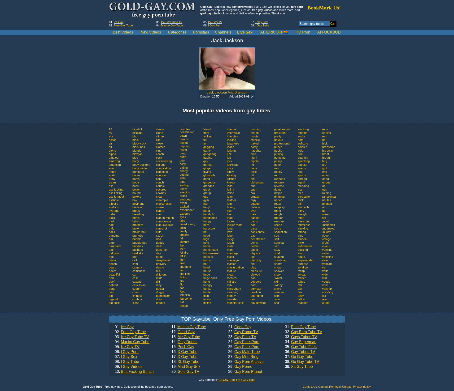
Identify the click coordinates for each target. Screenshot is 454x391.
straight (302, 214)
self (276, 239)
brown (136, 228)
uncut (325, 221)
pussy (278, 161)
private (278, 140)
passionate (258, 232)
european (186, 199)
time (324, 171)
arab (112, 175)
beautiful (114, 274)
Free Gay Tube (123, 25)
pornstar (256, 288)
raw (276, 168)
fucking (208, 136)
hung (206, 281)
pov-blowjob (258, 303)
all (110, 147)
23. (242, 337)
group (207, 193)
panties (255, 218)
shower (279, 271)
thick (324, 143)
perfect (255, 246)
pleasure (256, 271)
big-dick (137, 129)
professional (282, 143)
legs (229, 203)
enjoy (183, 188)
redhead (279, 179)
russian (279, 221)
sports (302, 175)
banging (114, 235)
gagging (208, 147)
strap (301, 218)
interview (233, 136)
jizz (229, 154)
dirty (159, 285)
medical (232, 278)
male (230, 246)
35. (301, 347)
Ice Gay (118, 22)
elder (183, 178)
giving (207, 171)
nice (253, 154)
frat (182, 302)
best (111, 292)
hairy (206, 207)
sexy (277, 249)
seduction (280, 232)
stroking (303, 228)
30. (245, 372)
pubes (278, 147)
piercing (256, 260)
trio (324, 207)
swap (301, 271)
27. (243, 357)
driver (183, 150)
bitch (135, 136)
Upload (347, 386)
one (253, 186)
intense (231, 129)
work (325, 285)
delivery (161, 264)
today (325, 175)
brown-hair (139, 232)
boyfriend (138, 203)
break (136, 210)
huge (206, 274)
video (325, 235)
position (256, 292)
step (300, 193)
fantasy (184, 235)
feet (182, 249)
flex (182, 281)
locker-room (234, 225)
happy (207, 221)
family (183, 231)
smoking (303, 129)
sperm (302, 168)
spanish (303, 157)
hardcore (209, 228)
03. (132, 337)
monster (232, 299)
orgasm (255, 196)
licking (231, 207)
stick (301, 200)
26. (244, 352)
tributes (326, 200)
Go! (333, 24)
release (279, 182)
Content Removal (329, 386)
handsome (210, 218)
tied (324, 164)
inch (206, 295)
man (230, 249)
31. (300, 327)
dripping (185, 146)
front (206, 133)
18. (185, 362)
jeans (230, 147)
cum (159, 214)
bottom (136, 189)
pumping (280, 157)
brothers (137, 225)
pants (254, 221)
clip (158, 140)
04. (132, 342)
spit (300, 171)
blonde (136, 150)
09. (128, 367)
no (252, 164)
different (161, 274)
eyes (183, 217)
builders (137, 249)
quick (277, 164)
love (229, 232)
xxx (324, 295)
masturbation (235, 267)
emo (182, 181)
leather (231, 200)
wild (324, 278)
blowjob (137, 154)
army (112, 179)
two (324, 218)
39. (299, 367)
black (135, 140)
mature (231, 271)
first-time (185, 273)
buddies (137, 246)
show (277, 267)
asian (112, 182)
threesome (328, 147)
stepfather (304, 196)
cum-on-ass (163, 221)
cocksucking (164, 161)
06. (127, 352)
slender (279, 292)
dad (158, 239)
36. (300, 352)
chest (135, 292)
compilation (163, 168)
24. (243, 342)
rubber (278, 218)
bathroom (115, 253)
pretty (277, 136)
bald (111, 228)
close (159, 143)
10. (134, 372)
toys (324, 189)
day (158, 253)
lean (230, 196)
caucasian (139, 285)
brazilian (138, 207)
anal (111, 168)
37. (299, 357)
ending (184, 185)
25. (243, 347)
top (324, 186)
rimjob (278, 193)
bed (111, 278)
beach (113, 264)
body (135, 161)
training (326, 193)
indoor (207, 299)
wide (325, 274)
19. (185, 367)
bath (111, 249)
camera (137, 267)
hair (205, 203)
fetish (183, 256)
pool (253, 278)
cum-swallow (164, 225)
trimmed (327, 203)
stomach (303, 207)
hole (206, 242)
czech (160, 235)
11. (188, 327)
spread (302, 179)
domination (163, 295)
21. (239, 327)
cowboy (161, 193)
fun (205, 143)
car (134, 274)
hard (206, 225)
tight (324, 168)
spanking (304, 161)
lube (230, 235)
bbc (111, 256)
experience (187, 210)
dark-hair (162, 249)
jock (229, 161)
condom (161, 175)
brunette (137, 235)
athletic (113, 203)
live (229, 214)
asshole (114, 200)
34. (300, 342)
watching (327, 256)
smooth (302, 133)
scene (278, 225)
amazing (114, 161)
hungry (207, 285)
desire (160, 267)
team (325, 129)
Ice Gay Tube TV (171, 22)
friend (207, 129)
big (111, 295)
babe (112, 214)
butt (134, 256)
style (301, 242)
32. (303, 332)
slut (276, 303)
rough (278, 214)
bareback (115, 246)
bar (111, 239)
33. (301, 337)
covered (161, 189)
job (229, 157)
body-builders (141, 164)
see (276, 235)
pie (253, 256)
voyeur (326, 246)
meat (230, 274)
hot (205, 264)
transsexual (329, 196)
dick (158, 271)
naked (255, 143)
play (253, 267)
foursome (186, 298)
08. (127, 362)
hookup (208, 256)
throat (325, 154)
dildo (159, 278)
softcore (303, 143)
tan (300, 292)
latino (230, 193)
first (182, 270)
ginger (207, 168)
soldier (302, 147)
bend (112, 288)
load (230, 218)
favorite (184, 242)
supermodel (305, 260)
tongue (326, 182)
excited (184, 206)
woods (326, 281)
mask (230, 256)
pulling (278, 154)
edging (184, 174)
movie (254, 136)
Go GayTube (226, 380)
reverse (279, 186)
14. (184, 342)
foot (182, 291)
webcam (327, 264)
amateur (114, 157)
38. (302, 362)
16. (184, 352)
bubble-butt (139, 242)
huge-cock (210, 278)
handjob (208, 214)
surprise (303, 264)
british (136, 221)
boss (135, 186)
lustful (231, 242)
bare (112, 242)
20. (185, 372)
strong (302, 232)
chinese (137, 295)
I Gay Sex (261, 22)
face (182, 220)
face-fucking (187, 224)
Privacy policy (362, 386)
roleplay (279, 207)
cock (159, 157)
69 (110, 133)
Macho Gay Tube (172, 25)
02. (130, 332)
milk (229, 285)
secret (278, 228)
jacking (231, 140)
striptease (304, 225)
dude (183, 157)
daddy (160, 242)
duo (182, 160)
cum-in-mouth (165, 218)
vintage (326, 239)
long (230, 228)
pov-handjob (282, 129)
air (110, 143)
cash (135, 278)
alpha (112, 154)
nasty (254, 147)
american (115, 164)
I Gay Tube (262, 25)
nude (254, 168)
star (300, 189)
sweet (302, 278)
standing (303, 186)
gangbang (210, 154)
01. (124, 327)
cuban (160, 210)
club (159, 150)
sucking (303, 249)
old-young (257, 182)
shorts (278, 264)
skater (278, 278)
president (280, 133)
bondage (138, 171)
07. (126, 357)
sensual (279, 242)
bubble (136, 239)
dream (184, 139)
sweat (302, 274)
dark (159, 246)
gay (205, 161)
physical (256, 253)
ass (111, 186)
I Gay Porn (215, 25)
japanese (233, 143)
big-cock (114, 303)
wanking (327, 249)
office (254, 171)
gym (206, 200)
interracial (233, 133)
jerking (231, 150)
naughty (256, 150)
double (160, 303)
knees (231, 182)
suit (300, 253)
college (161, 164)
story (301, 210)
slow (277, 299)
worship (327, 288)
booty (136, 182)
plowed (255, 274)
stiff (300, 203)
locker (231, 221)
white (325, 271)
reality (278, 171)
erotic (183, 196)
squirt (301, 182)
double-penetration (187, 131)
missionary (234, 288)
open (254, 189)
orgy (253, 200)
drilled (184, 142)
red (276, 175)
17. (184, 357)
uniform (326, 232)
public (278, 150)
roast (277, 203)
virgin (325, 242)
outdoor (256, 203)
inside (207, 303)
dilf (158, 281)
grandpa (208, 186)
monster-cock (235, 303)
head (206, 235)
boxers (136, 196)
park (253, 225)
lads (229, 186)
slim (276, 295)
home (207, 246)
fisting (183, 277)
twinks (326, 214)
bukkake (137, 253)
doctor (160, 288)
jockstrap (233, 164)
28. (246, 362)
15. (182, 347)
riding (278, 189)
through (327, 157)
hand (206, 210)
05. (127, 347)
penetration (258, 239)
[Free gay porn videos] (153, 10)
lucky (230, 239)
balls (112, 232)
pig (253, 264)
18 (110, 129)
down (183, 135)
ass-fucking (116, 189)
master (231, 264)
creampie (162, 200)
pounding (257, 295)
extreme (185, 213)
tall (300, 288)
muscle (255, 140)
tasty (301, 295)
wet (324, 267)
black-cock (139, 143)
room (277, 210)
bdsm (112, 260)
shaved (279, 256)
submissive (305, 246)
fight (182, 259)
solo (300, 150)
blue (135, 157)
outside (255, 207)
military (231, 281)
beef (111, 281)
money (231, 295)
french (184, 305)
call (134, 260)
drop (183, 153)
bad (111, 221)
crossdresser (164, 203)
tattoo (301, 299)
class (135, 303)
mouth (255, 133)
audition (114, 207)
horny (207, 260)
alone (112, 150)
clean (159, 133)
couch (160, 182)
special (302, 164)
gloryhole (209, 175)
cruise (160, 207)
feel (182, 245)
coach (160, 154)
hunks (207, 288)
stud (300, 235)
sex (276, 246)
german (208, 164)
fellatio (184, 252)
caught (136, 288)
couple (160, 186)
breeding (138, 214)
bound (136, 193)
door (159, 299)
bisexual (137, 133)
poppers (256, 281)
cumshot (161, 228)
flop (182, 288)
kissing (231, 175)
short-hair (280, 260)
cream (160, 196)
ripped (278, 200)
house (207, 271)
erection (185, 192)
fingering (185, 266)
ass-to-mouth (117, 196)
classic (160, 129)
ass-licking (115, 193)
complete (162, 171)
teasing (326, 133)
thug (324, 161)
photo (254, 249)
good (206, 179)
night (254, 157)
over (253, 210)
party (254, 228)
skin (276, 281)
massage (233, 260)
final (182, 263)
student (302, 239)
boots (136, 179)
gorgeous (209, 182)
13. (185, 337)
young (326, 303)
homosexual (211, 253)
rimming (279, 196)
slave (277, 288)
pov (253, 299)
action (113, 140)
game (207, 150)
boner (136, 175)
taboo (301, 281)
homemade (210, 249)
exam (183, 203)
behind (113, 285)
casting (137, 281)
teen (324, 136)
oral (253, 193)
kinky (230, 171)
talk (300, 285)
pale (253, 214)
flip (181, 284)
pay (253, 235)
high (206, 239)
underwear (329, 228)
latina (230, 189)
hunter (207, 292)
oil (252, 175)
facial (183, 227)
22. (243, 332)
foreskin (185, 295)
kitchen (231, 179)
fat (181, 238)
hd (205, 232)
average (114, 210)
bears (112, 271)
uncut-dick (328, 225)
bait (111, 225)
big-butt (113, 299)
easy (183, 164)
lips (229, 210)
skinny (278, 285)
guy (205, 196)
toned (325, 179)
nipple (255, 161)
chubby (137, 299)
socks (301, 136)
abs (111, 136)
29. (240, 367)
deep (159, 256)
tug (324, 210)
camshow (138, 271)
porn (254, 285)
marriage (233, 253)
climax (160, 136)
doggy (160, 292)
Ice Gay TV (215, 22)
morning (256, 129)
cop (158, 179)
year (324, 299)
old (253, 179)
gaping (207, 157)
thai (324, 140)
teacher (303, 303)
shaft (277, 253)
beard (112, 267)
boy (134, 200)
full (205, 140)
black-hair (138, 147)
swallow (303, 267)
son (300, 154)
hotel (206, 267)
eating (184, 167)
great (206, 189)
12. (183, 332)
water (325, 260)
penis (254, 242)
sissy (277, 274)
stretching (304, 221)
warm (325, 253)
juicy (230, 168)
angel (112, 171)
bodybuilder (140, 168)
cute (159, 232)
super (301, 256)
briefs (136, 218)
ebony (184, 171)
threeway (327, 150)
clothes (160, 147)
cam (135, 264)
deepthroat (163, 260)
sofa (300, 140)
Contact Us (310, 386)
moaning (232, 292)
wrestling (327, 292)
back (112, 218)
